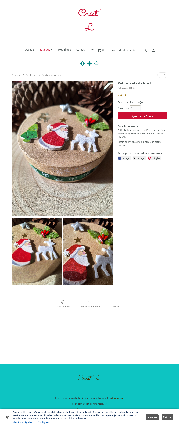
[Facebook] (82, 63)
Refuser (167, 417)
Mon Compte (63, 306)
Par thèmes (31, 75)
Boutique (16, 75)
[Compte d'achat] (154, 50)
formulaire (118, 398)
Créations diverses (51, 75)
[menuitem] (159, 75)
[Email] (96, 63)
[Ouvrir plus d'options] (92, 49)
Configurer (43, 422)
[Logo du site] (89, 38)
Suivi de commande (89, 306)
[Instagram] (89, 63)
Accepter (152, 417)
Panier (116, 306)
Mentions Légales (22, 422)
